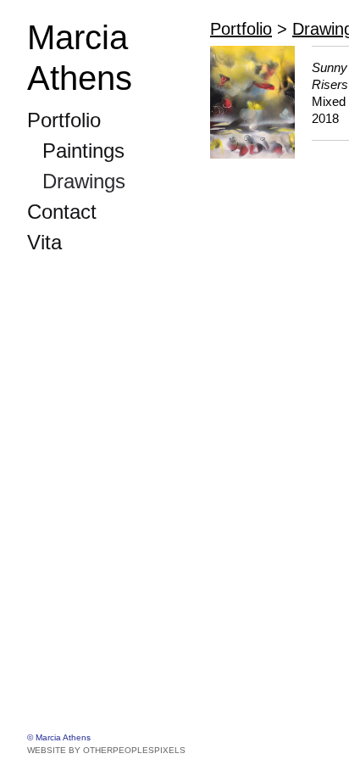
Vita (44, 242)
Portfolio (64, 120)
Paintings (83, 150)
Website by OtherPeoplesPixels (106, 750)
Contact (62, 211)
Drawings (83, 181)
